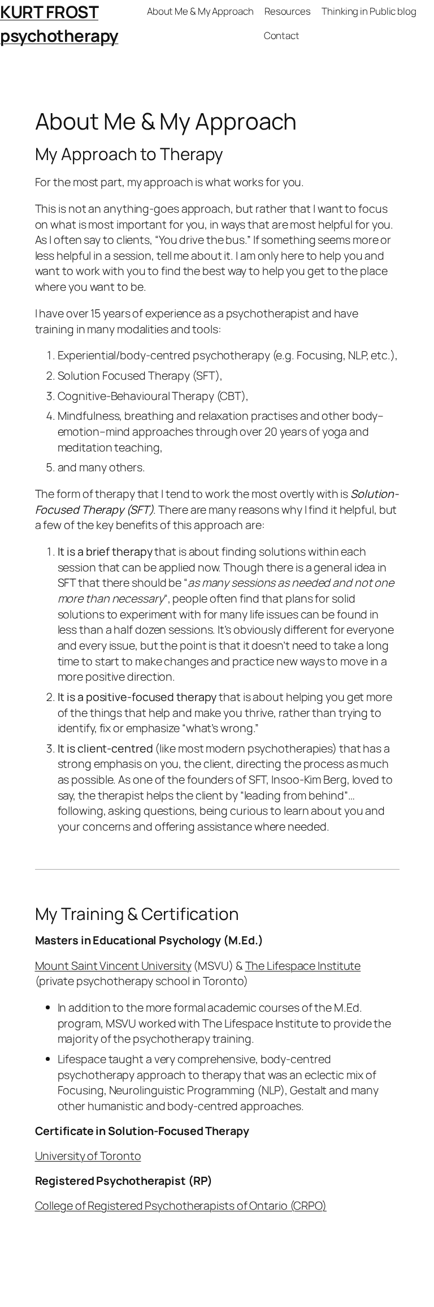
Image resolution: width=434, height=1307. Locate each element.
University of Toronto (88, 1155)
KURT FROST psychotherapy (59, 23)
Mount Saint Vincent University (113, 965)
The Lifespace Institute (303, 965)
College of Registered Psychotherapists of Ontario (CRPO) (181, 1205)
